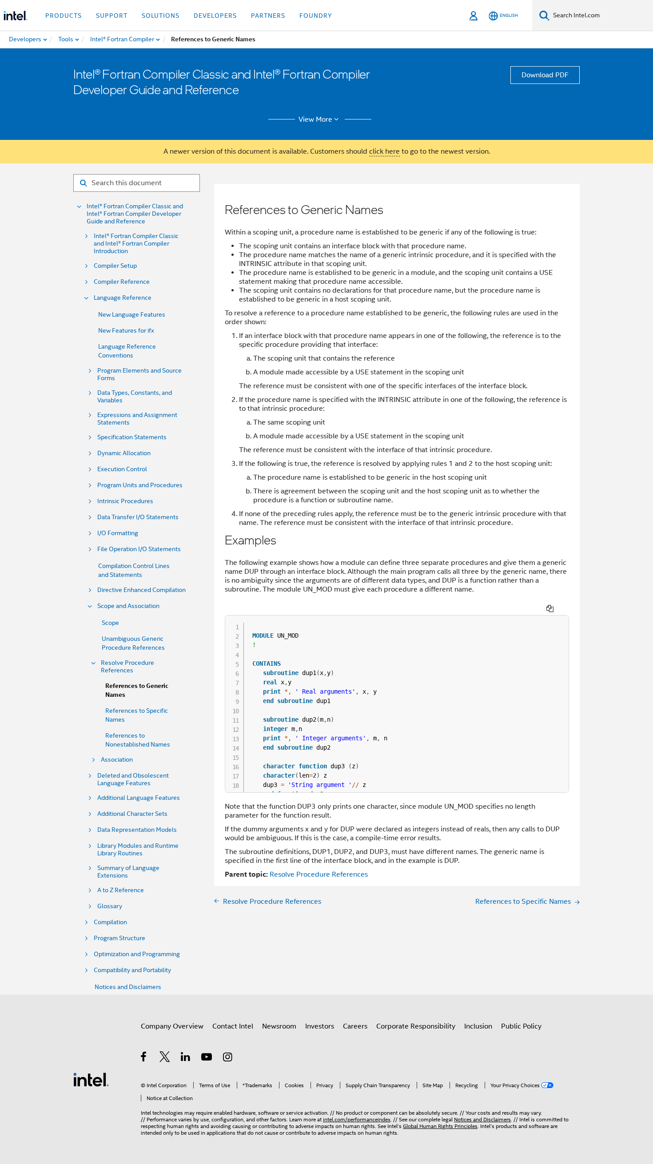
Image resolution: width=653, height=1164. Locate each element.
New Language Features (131, 314)
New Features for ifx (126, 330)
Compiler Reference (122, 282)
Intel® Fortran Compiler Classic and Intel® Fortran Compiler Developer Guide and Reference (135, 214)
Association (117, 759)
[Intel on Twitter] (165, 1058)
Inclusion (478, 1026)
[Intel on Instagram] (228, 1058)
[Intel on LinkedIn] (186, 1058)
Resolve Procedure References (127, 666)
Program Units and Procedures (140, 485)
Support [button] (111, 16)
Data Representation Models (137, 830)
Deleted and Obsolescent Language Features (133, 779)
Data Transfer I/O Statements (138, 517)
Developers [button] (215, 16)
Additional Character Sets (132, 814)
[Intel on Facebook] (144, 1058)
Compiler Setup (115, 266)
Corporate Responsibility (415, 1026)
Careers (355, 1026)
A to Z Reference (120, 890)
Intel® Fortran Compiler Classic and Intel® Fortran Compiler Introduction (136, 243)
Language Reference (122, 298)
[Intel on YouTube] (207, 1058)
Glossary (109, 906)
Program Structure (119, 938)
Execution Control (122, 469)
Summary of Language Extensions (128, 871)
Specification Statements (132, 437)
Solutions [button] (160, 16)
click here (384, 151)
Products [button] (63, 16)
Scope (110, 623)
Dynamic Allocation (124, 453)
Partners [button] (268, 16)
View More (315, 119)
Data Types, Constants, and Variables (134, 396)
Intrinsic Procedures (125, 501)
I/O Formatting (117, 533)
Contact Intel (232, 1026)
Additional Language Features (138, 798)
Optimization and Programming (137, 954)
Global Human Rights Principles (440, 1126)
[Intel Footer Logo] (91, 1079)
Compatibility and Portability (132, 970)
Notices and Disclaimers (128, 987)
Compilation (110, 922)
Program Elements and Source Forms (139, 374)
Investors (319, 1026)
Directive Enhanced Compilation (141, 590)
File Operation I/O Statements (139, 549)
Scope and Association (128, 606)
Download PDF (545, 75)
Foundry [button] (315, 16)
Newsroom (279, 1026)
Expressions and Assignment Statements (137, 418)
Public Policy (521, 1026)
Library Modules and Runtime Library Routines (138, 849)
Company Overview (172, 1026)
